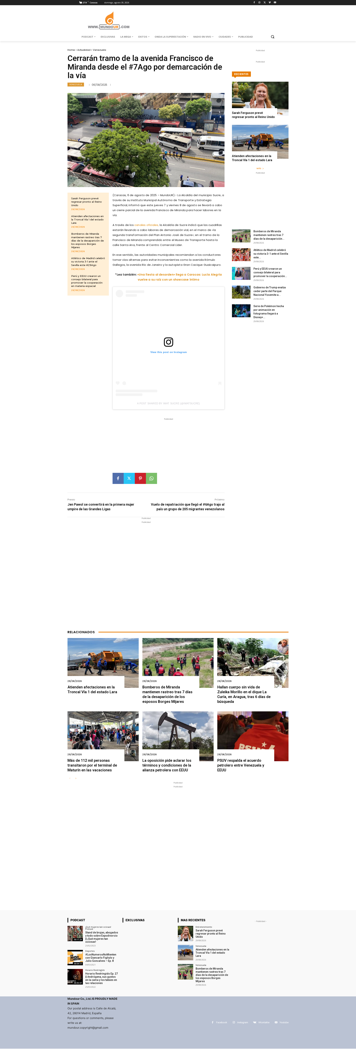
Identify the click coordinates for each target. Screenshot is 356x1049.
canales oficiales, (146, 225)
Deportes (90, 951)
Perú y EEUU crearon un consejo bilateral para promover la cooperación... (270, 272)
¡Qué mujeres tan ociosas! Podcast (98, 928)
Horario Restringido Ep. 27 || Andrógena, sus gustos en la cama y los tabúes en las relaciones (101, 978)
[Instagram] (259, 3)
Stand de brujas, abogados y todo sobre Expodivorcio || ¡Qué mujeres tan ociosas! (101, 937)
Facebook (221, 1022)
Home (71, 50)
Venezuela (99, 50)
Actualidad (83, 50)
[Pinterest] (140, 478)
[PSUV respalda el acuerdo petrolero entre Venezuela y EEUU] (253, 736)
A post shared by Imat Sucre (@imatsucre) (168, 403)
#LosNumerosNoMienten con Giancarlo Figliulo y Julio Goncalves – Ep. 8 (100, 957)
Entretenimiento (204, 927)
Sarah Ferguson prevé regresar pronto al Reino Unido (86, 202)
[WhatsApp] (151, 478)
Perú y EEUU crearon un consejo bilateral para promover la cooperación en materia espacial (87, 281)
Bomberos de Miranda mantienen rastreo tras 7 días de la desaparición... (268, 235)
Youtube (284, 1022)
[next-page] (75, 778)
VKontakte (263, 1022)
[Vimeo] (270, 3)
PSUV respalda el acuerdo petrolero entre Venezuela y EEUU (240, 765)
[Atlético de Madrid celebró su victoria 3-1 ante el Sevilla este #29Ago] (241, 254)
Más (259, 168)
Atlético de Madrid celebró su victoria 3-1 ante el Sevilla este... (270, 254)
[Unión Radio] (108, 20)
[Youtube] (275, 3)
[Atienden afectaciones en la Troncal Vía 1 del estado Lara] (260, 142)
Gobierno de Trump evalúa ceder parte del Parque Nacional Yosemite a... (269, 291)
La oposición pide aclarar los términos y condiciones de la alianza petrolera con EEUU (166, 765)
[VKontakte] (254, 1022)
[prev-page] (69, 778)
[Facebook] (254, 3)
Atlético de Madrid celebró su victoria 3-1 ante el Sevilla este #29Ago (88, 261)
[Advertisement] (169, 447)
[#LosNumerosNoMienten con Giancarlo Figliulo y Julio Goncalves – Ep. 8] (75, 957)
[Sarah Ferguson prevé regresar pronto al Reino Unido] (260, 99)
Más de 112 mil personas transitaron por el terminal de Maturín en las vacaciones (92, 765)
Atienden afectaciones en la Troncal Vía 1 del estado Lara (87, 219)
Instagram (242, 1022)
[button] (272, 36)
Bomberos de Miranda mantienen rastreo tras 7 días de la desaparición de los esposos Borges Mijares (87, 240)
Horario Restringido (95, 970)
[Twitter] (265, 3)
